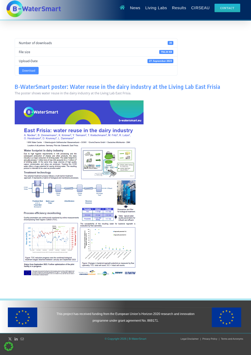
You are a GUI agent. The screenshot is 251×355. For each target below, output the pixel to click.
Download (28, 70)
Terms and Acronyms (232, 339)
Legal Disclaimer (190, 339)
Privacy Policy (209, 339)
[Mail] (22, 338)
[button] (8, 346)
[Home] (122, 8)
